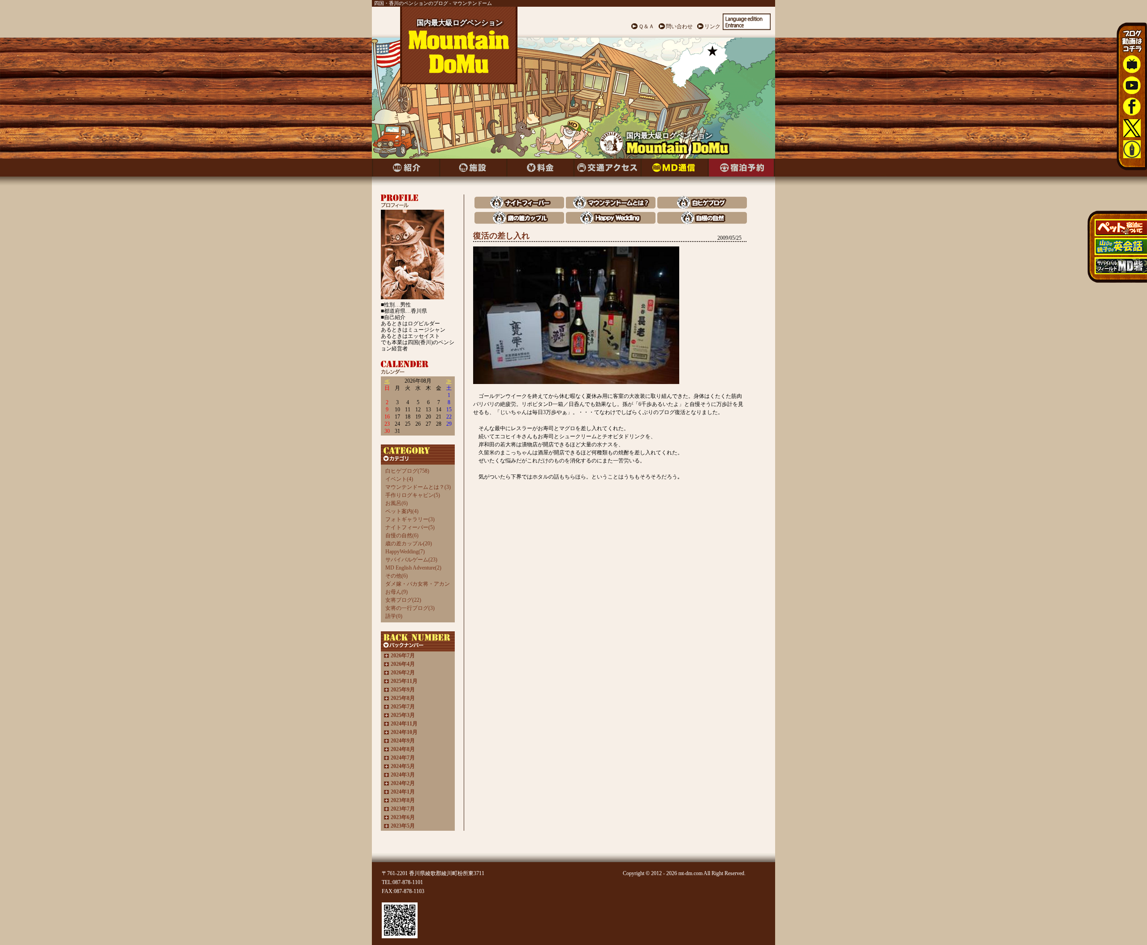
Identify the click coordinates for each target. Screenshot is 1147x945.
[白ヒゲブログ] (702, 207)
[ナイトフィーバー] (519, 207)
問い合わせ (679, 26)
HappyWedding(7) (405, 551)
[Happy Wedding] (610, 222)
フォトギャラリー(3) (410, 519)
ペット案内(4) (401, 511)
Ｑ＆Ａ (646, 26)
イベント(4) (399, 479)
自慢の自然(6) (401, 535)
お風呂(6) (396, 503)
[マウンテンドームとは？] (610, 207)
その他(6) (396, 576)
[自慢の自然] (702, 222)
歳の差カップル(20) (408, 543)
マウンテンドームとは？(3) (418, 487)
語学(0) (393, 616)
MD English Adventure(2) (413, 568)
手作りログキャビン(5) (412, 495)
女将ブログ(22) (403, 600)
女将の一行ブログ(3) (410, 608)
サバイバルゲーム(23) (411, 560)
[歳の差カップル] (519, 222)
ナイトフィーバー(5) (410, 527)
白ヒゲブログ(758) (407, 471)
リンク (712, 26)
